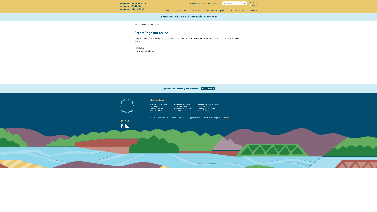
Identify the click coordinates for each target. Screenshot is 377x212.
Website (254, 5)
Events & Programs (216, 10)
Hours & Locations (157, 118)
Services (197, 10)
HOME (137, 25)
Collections (182, 10)
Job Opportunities (193, 118)
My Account (171, 118)
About (167, 10)
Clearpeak (225, 118)
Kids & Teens (237, 10)
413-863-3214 (156, 111)
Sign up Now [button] (207, 88)
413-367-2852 (204, 111)
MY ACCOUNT (213, 3)
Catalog (254, 3)
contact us (225, 38)
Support (253, 10)
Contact (181, 118)
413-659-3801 (180, 111)
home (216, 38)
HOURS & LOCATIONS (198, 3)
